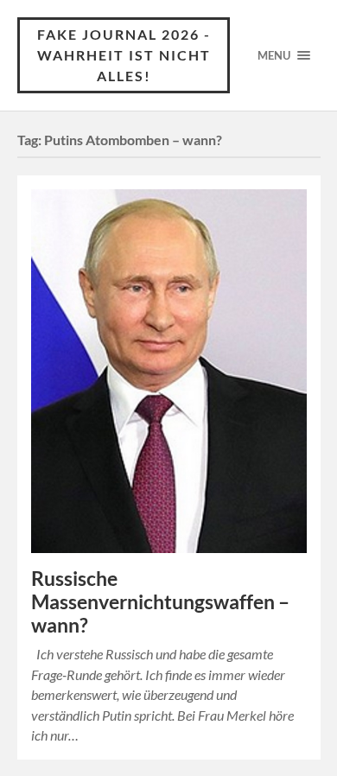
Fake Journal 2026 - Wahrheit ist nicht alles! (124, 55)
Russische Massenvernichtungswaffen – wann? (160, 602)
